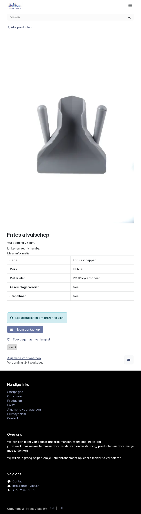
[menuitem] (52, 508)
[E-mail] (128, 359)
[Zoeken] (129, 17)
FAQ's (11, 405)
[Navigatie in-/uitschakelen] (130, 5)
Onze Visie (14, 396)
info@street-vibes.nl (26, 486)
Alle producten (21, 27)
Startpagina (15, 392)
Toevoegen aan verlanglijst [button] (31, 339)
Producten (14, 400)
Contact (12, 418)
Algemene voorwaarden (24, 409)
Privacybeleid (16, 414)
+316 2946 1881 (23, 490)
